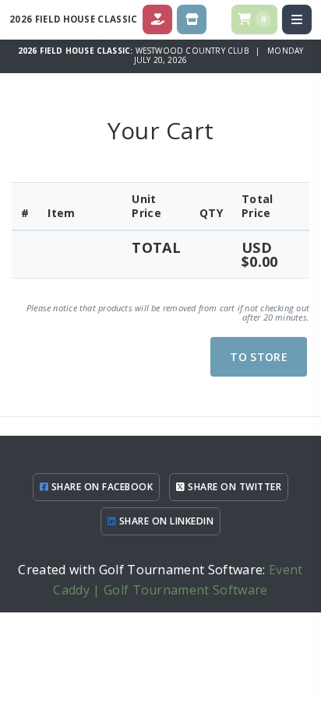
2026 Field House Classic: (77, 50)
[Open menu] (297, 19)
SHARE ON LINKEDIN (164, 521)
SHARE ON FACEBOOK (100, 486)
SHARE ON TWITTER (233, 486)
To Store (258, 356)
